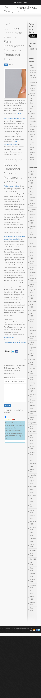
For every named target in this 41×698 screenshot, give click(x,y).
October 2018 (32, 285)
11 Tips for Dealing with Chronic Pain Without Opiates (32, 151)
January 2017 (32, 390)
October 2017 (32, 343)
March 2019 (31, 257)
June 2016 (31, 427)
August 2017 (32, 355)
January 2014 (32, 581)
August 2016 (32, 418)
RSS (34, 630)
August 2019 (32, 233)
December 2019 (33, 210)
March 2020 (31, 193)
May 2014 (33, 559)
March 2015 (31, 506)
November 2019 (33, 216)
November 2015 (33, 465)
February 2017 (32, 384)
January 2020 (32, 205)
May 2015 (33, 495)
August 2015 (32, 482)
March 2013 (31, 609)
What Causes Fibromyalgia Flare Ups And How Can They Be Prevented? (33, 74)
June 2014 (31, 555)
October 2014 (32, 534)
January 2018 (32, 326)
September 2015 (33, 476)
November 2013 (33, 592)
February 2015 (32, 511)
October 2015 (32, 471)
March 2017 (31, 378)
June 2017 (31, 364)
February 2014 (32, 575)
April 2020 (31, 188)
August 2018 (32, 297)
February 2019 (32, 263)
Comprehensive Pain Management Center (22, 628)
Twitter (39, 630)
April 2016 (31, 436)
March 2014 (31, 569)
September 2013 (33, 604)
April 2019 (31, 251)
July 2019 (33, 237)
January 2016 (32, 453)
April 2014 (31, 564)
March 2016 (31, 442)
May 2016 (33, 432)
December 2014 (33, 523)
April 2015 (31, 500)
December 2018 (33, 274)
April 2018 (31, 315)
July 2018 (33, 301)
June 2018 (31, 306)
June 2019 (31, 242)
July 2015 (33, 486)
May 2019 (33, 246)
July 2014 (33, 550)
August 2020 (32, 173)
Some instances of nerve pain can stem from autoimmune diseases (15, 115)
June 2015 (31, 491)
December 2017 (33, 332)
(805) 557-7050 (20, 3)
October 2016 (32, 407)
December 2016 (33, 396)
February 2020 (32, 199)
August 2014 (32, 546)
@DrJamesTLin (9, 337)
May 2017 (33, 368)
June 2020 (31, 182)
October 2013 (32, 598)
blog (6, 64)
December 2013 (33, 586)
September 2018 (33, 291)
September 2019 (33, 227)
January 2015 (32, 517)
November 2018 (33, 280)
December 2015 (33, 459)
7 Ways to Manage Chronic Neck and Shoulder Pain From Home (33, 94)
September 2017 (33, 349)
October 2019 (32, 222)
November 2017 (33, 338)
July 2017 (33, 359)
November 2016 (33, 401)
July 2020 (33, 177)
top (25, 359)
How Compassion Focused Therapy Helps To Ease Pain (33, 132)
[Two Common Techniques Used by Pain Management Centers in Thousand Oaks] (15, 83)
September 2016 (33, 413)
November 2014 (33, 528)
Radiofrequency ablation (12, 186)
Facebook (37, 630)
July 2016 (33, 423)
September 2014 (33, 540)
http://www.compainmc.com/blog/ (15, 342)
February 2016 (32, 448)
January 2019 (32, 268)
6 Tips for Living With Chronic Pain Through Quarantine (33, 114)
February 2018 (32, 320)
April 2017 (31, 373)
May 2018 (33, 310)
